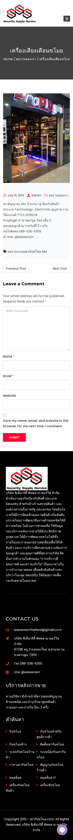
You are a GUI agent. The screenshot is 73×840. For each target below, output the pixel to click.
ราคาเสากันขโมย (21, 764)
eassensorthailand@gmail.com (38, 630)
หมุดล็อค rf (48, 777)
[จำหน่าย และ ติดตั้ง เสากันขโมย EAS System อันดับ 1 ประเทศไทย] (24, 13)
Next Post (60, 268)
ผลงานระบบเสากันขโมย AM (27, 251)
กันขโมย (15, 731)
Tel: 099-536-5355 (28, 663)
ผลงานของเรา (26, 59)
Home (8, 59)
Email (7, 376)
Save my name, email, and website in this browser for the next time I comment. (36, 423)
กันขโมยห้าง (18, 744)
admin (36, 195)
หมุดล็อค (15, 777)
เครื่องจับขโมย (50, 785)
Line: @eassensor (27, 672)
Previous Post (16, 268)
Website (9, 395)
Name (7, 356)
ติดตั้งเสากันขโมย (52, 744)
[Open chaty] (62, 830)
